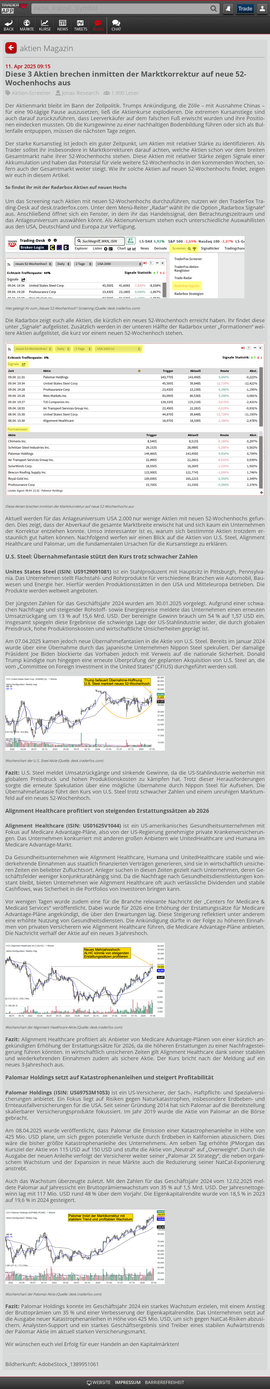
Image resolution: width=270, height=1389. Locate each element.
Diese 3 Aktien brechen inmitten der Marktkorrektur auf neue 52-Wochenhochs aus (125, 78)
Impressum (128, 1382)
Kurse (45, 29)
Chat (116, 29)
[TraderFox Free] (14, 7)
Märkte (27, 29)
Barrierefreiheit (164, 1382)
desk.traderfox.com (64, 207)
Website (101, 1382)
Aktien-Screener (31, 92)
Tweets (80, 29)
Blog (98, 29)
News (62, 29)
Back (9, 29)
